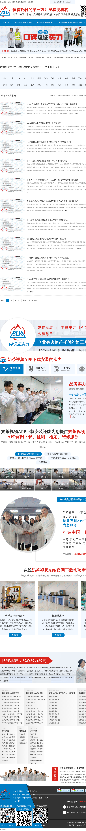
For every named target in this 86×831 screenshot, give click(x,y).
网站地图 (3, 829)
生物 (3, 740)
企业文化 (40, 740)
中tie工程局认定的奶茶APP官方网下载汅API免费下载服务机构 (53, 201)
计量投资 (33, 754)
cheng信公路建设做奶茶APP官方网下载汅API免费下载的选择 (52, 104)
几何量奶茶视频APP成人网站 (35, 699)
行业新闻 (22, 737)
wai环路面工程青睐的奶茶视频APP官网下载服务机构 (49, 142)
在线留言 (33, 757)
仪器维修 (43, 462)
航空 (13, 734)
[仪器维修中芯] (63, 596)
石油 (13, 749)
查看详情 (20, 635)
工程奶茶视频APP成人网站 (74, 51)
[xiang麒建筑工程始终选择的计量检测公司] (12, 127)
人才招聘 (40, 752)
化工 (3, 752)
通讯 (6, 746)
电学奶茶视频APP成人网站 (35, 714)
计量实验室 (34, 737)
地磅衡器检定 (30, 702)
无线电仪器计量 (54, 723)
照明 (13, 746)
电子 (3, 746)
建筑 (3, 737)
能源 (13, 737)
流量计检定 (29, 705)
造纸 (13, 757)
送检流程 (40, 746)
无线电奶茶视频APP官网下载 (11, 696)
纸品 (3, 757)
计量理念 (40, 749)
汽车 (3, 743)
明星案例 (5, 760)
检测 (10, 743)
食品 (10, 749)
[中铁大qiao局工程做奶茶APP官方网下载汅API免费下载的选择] (12, 184)
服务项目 (33, 743)
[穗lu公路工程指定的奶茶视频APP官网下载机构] (12, 243)
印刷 (6, 757)
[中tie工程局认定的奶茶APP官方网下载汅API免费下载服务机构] (12, 205)
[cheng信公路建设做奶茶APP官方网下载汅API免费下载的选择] (12, 109)
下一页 (17, 300)
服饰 (10, 754)
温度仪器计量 (53, 708)
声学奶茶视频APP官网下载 (11, 717)
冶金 (13, 740)
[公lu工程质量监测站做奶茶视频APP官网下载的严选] (12, 283)
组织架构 (33, 740)
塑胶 (13, 754)
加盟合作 (40, 754)
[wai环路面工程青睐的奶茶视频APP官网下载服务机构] (12, 146)
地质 (10, 740)
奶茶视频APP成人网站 (45, 22)
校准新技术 (23, 743)
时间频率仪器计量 (54, 720)
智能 (10, 737)
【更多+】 (77, 113)
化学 (6, 740)
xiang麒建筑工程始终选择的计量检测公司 (44, 123)
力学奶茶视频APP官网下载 (43, 57)
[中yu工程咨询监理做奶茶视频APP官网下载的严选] (12, 224)
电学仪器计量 (53, 705)
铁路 (10, 734)
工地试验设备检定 (32, 708)
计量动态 (50, 29)
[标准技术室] (20, 596)
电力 (13, 743)
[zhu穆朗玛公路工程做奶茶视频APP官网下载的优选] (12, 262)
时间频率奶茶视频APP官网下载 (12, 723)
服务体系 (40, 743)
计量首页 (6, 22)
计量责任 (33, 752)
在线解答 (22, 740)
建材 (6, 737)
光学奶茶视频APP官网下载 (11, 720)
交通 (6, 734)
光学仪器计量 (53, 711)
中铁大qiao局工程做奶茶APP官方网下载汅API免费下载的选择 (52, 180)
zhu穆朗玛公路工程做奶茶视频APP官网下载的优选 (48, 258)
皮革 (6, 754)
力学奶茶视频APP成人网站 (35, 696)
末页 (24, 300)
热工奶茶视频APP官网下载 (24, 57)
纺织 (3, 754)
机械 (6, 749)
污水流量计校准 (54, 699)
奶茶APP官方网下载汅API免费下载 (53, 51)
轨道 (3, 734)
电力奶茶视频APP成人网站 (35, 711)
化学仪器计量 (53, 696)
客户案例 (38, 29)
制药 (10, 757)
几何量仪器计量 (54, 714)
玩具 (10, 752)
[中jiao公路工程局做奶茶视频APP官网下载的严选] (12, 165)
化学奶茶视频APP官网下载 (61, 57)
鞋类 (13, 752)
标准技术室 (20, 615)
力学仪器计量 (53, 717)
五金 (3, 749)
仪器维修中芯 (62, 615)
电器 (10, 746)
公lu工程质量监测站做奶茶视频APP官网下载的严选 (48, 279)
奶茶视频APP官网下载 (23, 22)
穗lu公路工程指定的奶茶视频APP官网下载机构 (46, 239)
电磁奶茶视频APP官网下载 (11, 711)
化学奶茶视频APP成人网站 (35, 717)
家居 (6, 752)
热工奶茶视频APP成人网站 (35, 720)
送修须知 (33, 749)
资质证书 (33, 734)
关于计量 (62, 29)
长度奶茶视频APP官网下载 (11, 708)
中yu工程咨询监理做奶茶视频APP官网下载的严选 (47, 220)
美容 (6, 743)
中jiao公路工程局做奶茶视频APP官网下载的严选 (47, 161)
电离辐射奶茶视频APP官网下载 (12, 714)
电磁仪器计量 (53, 702)
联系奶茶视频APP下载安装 (36, 762)
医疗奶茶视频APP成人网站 (35, 723)
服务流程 (33, 746)
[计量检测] (5, 11)
